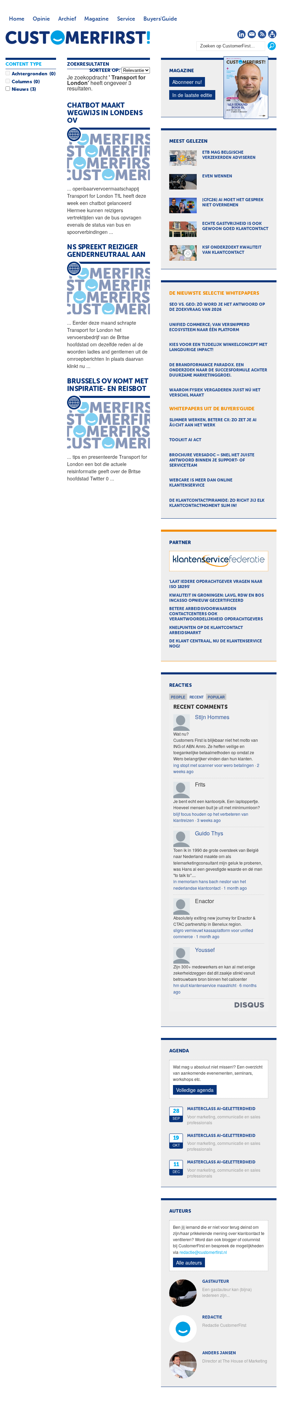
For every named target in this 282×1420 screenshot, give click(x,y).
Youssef (205, 950)
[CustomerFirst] (78, 37)
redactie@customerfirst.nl (203, 1252)
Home (16, 19)
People (178, 697)
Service (126, 19)
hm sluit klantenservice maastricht (204, 985)
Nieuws (20, 89)
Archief (67, 19)
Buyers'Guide (160, 19)
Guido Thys (209, 833)
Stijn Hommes (212, 717)
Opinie (41, 19)
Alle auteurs (189, 1262)
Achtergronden (29, 74)
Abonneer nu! (187, 81)
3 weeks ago (209, 820)
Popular (216, 697)
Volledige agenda (195, 1089)
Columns (22, 81)
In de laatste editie (192, 94)
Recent (196, 697)
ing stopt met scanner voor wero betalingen (213, 765)
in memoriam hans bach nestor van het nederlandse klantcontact (209, 884)
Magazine (96, 19)
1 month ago (235, 888)
